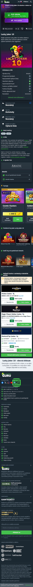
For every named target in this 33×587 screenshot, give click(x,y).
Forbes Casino (7, 294)
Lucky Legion (22, 266)
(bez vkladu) (6, 318)
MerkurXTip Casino (9, 336)
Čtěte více (16, 585)
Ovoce (3, 133)
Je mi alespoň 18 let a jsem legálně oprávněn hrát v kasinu (17, 536)
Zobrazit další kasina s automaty (16, 355)
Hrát (18, 219)
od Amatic (7, 7)
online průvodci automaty (18, 157)
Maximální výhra (10, 117)
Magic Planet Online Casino (12, 314)
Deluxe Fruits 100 (8, 244)
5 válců (9, 133)
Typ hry (8, 110)
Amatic (26, 140)
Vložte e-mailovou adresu (9, 526)
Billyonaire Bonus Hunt (7, 267)
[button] (30, 103)
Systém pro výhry (10, 124)
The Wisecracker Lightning (23, 244)
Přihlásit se (16, 532)
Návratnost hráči (10, 103)
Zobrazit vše (12, 343)
